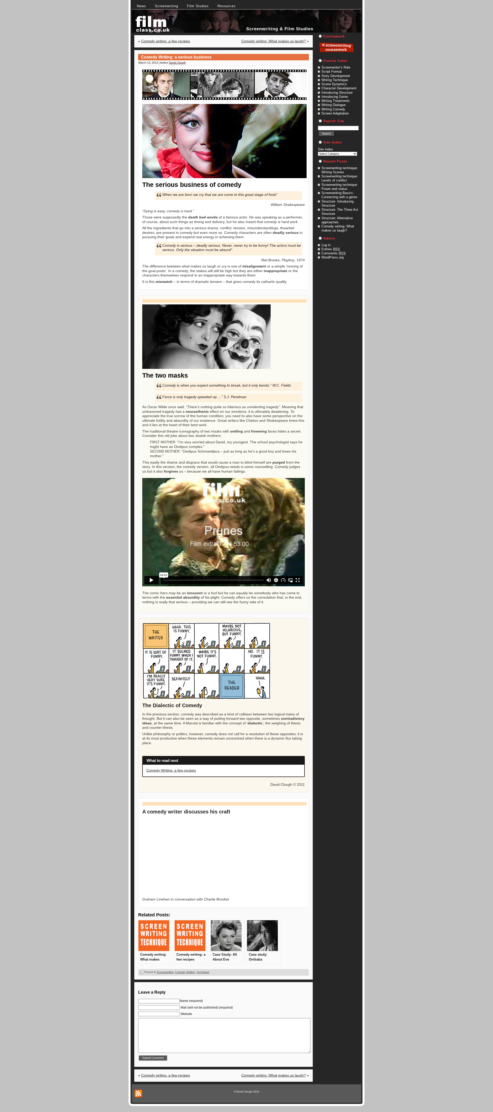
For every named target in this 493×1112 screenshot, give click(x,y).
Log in (325, 245)
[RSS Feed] (138, 1093)
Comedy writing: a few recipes (165, 41)
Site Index (325, 149)
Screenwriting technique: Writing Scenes (339, 170)
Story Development (335, 76)
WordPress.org (332, 257)
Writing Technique (334, 80)
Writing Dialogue (333, 105)
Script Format (331, 71)
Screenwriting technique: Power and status (339, 187)
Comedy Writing (185, 972)
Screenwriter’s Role (335, 67)
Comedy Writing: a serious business (176, 57)
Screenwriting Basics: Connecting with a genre (339, 195)
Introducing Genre (334, 97)
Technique (202, 972)
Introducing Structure (337, 92)
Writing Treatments (335, 101)
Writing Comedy (333, 109)
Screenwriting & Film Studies (279, 28)
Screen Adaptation (335, 113)
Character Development (338, 88)
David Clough (177, 62)
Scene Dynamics (334, 84)
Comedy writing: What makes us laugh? (273, 41)
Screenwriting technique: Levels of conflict (339, 178)
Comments (333, 253)
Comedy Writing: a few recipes (171, 770)
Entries (330, 249)
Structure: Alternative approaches (337, 220)
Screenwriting (165, 972)
